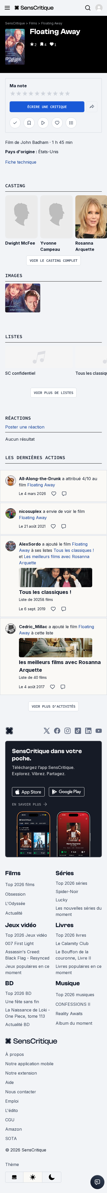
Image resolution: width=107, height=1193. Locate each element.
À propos (14, 1054)
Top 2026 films (20, 884)
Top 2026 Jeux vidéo (26, 935)
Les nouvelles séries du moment (79, 911)
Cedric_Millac (33, 626)
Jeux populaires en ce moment (27, 969)
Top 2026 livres (71, 935)
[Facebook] (57, 732)
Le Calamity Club (72, 943)
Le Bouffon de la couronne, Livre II (73, 955)
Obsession (15, 894)
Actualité (13, 913)
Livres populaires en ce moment (79, 969)
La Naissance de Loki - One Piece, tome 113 (27, 1013)
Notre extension (21, 1073)
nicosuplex (30, 511)
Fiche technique (20, 162)
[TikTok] (78, 732)
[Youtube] (99, 732)
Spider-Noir (67, 891)
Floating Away (51, 23)
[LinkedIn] (88, 732)
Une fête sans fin (22, 1001)
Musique (68, 983)
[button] (99, 8)
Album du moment (74, 1023)
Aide (9, 1082)
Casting (15, 186)
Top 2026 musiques (75, 994)
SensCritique (15, 23)
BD (9, 983)
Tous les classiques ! (74, 550)
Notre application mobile (29, 1063)
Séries (65, 873)
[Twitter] (47, 732)
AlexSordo (30, 544)
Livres (64, 925)
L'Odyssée (15, 903)
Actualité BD (17, 1024)
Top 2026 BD (18, 993)
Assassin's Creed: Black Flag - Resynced (27, 955)
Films (33, 23)
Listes (13, 336)
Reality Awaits (69, 1013)
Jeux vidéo (20, 925)
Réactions (18, 418)
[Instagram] (67, 732)
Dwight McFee (20, 243)
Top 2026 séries (71, 883)
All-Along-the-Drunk (40, 478)
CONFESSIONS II (73, 1004)
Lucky (62, 899)
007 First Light (19, 943)
